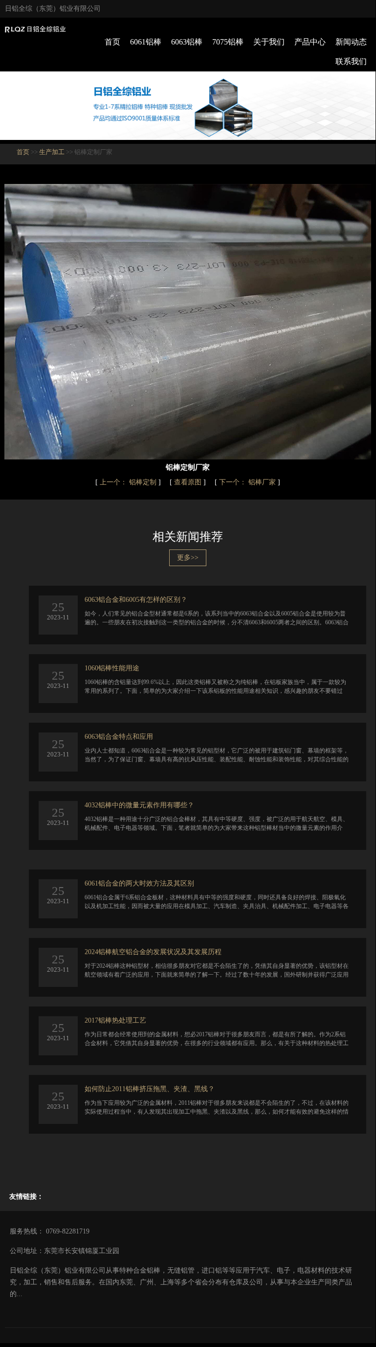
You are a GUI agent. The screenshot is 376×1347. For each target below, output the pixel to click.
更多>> (188, 557)
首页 (112, 42)
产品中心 (310, 42)
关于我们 (269, 42)
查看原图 (188, 482)
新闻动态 (351, 42)
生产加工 (52, 152)
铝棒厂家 (248, 482)
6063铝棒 (186, 42)
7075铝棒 (227, 42)
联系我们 (351, 61)
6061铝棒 (145, 42)
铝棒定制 (129, 482)
